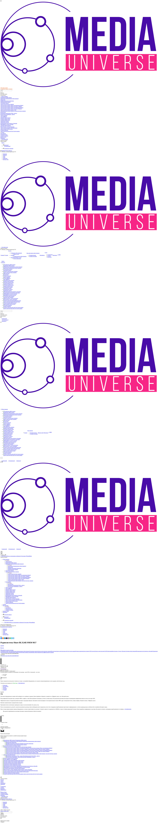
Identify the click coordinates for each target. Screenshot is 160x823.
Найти (2, 813)
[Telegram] (13, 638)
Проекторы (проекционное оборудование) (17, 566)
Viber (4, 156)
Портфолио (2, 783)
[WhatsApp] (10, 638)
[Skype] (11, 638)
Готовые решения (79, 651)
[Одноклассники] (3, 638)
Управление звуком (7, 652)
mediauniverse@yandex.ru (6, 150)
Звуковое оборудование (36, 652)
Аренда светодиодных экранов (14, 574)
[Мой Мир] (5, 638)
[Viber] (8, 638)
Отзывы (4, 689)
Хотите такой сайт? (4, 811)
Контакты (2, 788)
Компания (2, 784)
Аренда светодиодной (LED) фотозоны (103, 651)
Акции (1, 780)
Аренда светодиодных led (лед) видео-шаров (65, 651)
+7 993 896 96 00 (4, 139)
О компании (3, 786)
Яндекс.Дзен (5, 159)
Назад (8, 560)
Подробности (3, 668)
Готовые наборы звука (26, 652)
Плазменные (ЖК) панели (6, 651)
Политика (2, 795)
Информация (3, 789)
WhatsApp (5, 158)
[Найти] (1, 91)
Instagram (5, 153)
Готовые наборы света (16, 652)
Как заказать (8, 607)
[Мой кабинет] (1, 459)
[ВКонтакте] (1, 638)
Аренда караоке (50, 652)
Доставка (5, 688)
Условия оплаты (3, 793)
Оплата (4, 687)
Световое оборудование (131, 651)
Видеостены (10, 584)
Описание (5, 685)
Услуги (2, 782)
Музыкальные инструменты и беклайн (144, 651)
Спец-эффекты (44, 652)
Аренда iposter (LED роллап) (89, 651)
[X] (6, 638)
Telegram (5, 155)
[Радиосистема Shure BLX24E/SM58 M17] (9, 655)
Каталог (2, 779)
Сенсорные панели (34, 651)
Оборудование (9, 561)
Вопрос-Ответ (3, 792)
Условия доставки (4, 794)
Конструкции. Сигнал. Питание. (119, 651)
